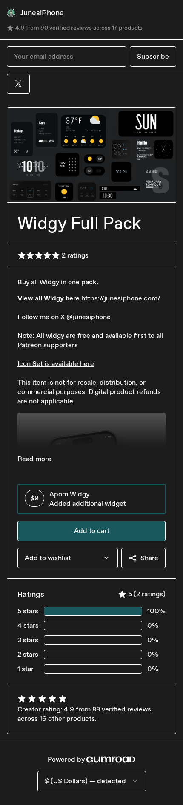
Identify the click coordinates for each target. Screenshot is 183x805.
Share (149, 558)
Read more (34, 459)
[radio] (91, 499)
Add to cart (91, 531)
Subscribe (153, 56)
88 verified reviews (121, 709)
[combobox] (67, 558)
